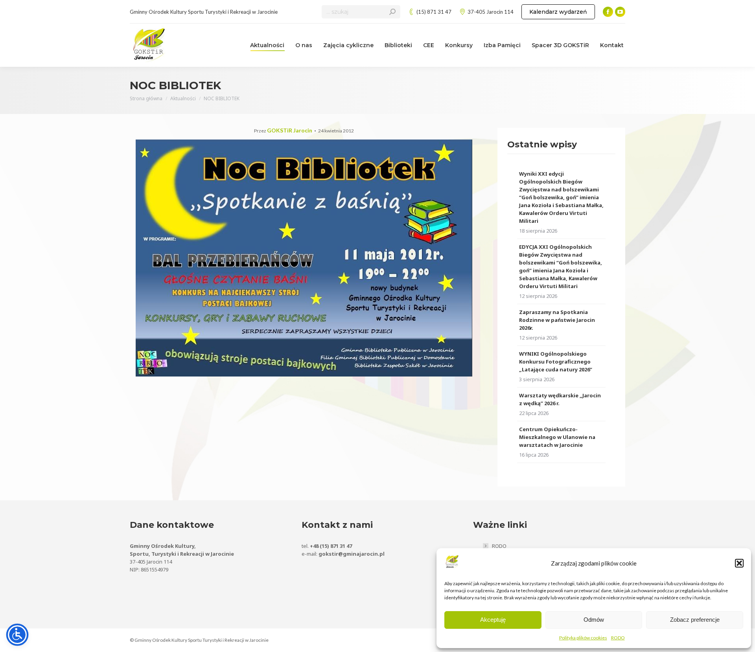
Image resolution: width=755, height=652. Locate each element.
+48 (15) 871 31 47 (331, 545)
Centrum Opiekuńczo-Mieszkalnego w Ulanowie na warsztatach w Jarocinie (557, 437)
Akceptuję (493, 619)
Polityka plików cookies (583, 638)
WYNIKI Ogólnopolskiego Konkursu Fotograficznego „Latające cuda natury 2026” (555, 361)
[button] (739, 563)
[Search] (392, 11)
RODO (618, 638)
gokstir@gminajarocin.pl (352, 553)
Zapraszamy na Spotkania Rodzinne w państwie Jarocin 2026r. (557, 320)
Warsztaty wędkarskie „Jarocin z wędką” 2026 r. (560, 399)
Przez (283, 131)
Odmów (594, 619)
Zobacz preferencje (695, 619)
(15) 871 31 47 (433, 12)
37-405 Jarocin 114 (491, 12)
